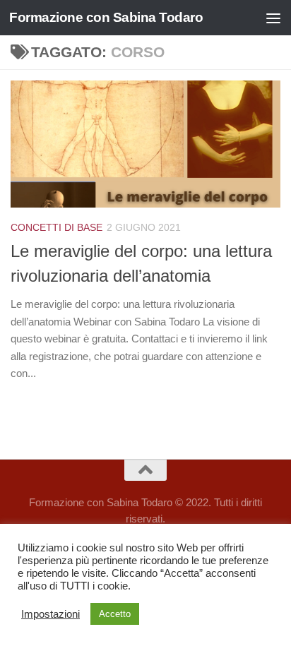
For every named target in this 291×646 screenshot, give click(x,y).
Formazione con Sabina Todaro (106, 17)
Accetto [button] (115, 614)
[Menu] (273, 17)
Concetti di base (56, 227)
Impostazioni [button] (50, 614)
